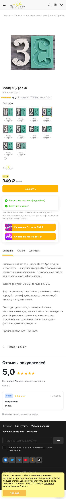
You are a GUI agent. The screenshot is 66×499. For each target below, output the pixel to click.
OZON (9, 396)
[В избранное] (5, 158)
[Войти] (55, 4)
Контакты (32, 431)
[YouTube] (26, 460)
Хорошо (14, 492)
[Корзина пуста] (61, 4)
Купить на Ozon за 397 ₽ (28, 227)
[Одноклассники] (32, 460)
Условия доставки (13, 431)
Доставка (34, 250)
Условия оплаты (40, 426)
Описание (7, 250)
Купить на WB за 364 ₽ (28, 236)
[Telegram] (19, 460)
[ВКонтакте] (5, 460)
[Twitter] (12, 460)
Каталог (7, 426)
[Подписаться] (58, 440)
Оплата (21, 250)
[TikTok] (39, 460)
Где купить (21, 426)
